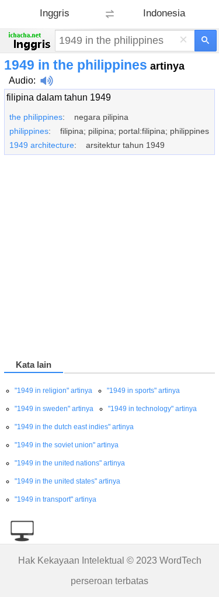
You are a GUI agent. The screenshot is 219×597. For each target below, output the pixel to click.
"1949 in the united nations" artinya (70, 463)
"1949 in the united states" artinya (67, 481)
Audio (21, 80)
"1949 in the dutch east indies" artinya (74, 427)
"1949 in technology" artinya (152, 409)
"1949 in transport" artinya (55, 499)
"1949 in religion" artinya (53, 391)
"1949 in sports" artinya (143, 391)
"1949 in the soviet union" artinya (67, 445)
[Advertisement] (109, 259)
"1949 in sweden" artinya (54, 409)
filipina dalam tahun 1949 (58, 97)
